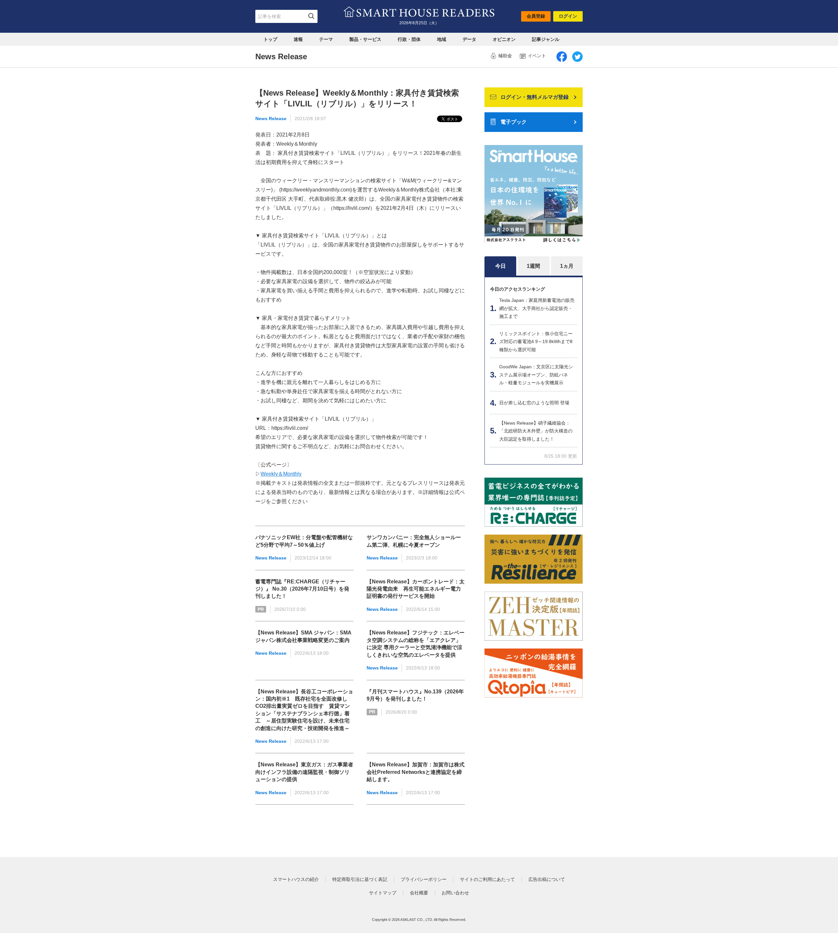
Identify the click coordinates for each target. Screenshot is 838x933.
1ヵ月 (567, 266)
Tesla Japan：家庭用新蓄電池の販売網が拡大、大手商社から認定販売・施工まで (536, 308)
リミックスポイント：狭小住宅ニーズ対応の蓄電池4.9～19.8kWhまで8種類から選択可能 (536, 341)
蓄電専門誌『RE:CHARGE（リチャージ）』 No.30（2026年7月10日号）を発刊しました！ (302, 589)
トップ (270, 39)
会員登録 (536, 16)
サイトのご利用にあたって (487, 879)
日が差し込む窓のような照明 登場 (534, 402)
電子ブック (514, 122)
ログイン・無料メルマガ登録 (535, 97)
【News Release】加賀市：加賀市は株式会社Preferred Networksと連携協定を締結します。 (416, 772)
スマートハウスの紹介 (296, 879)
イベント (537, 55)
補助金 (505, 55)
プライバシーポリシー (423, 879)
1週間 (533, 266)
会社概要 (419, 892)
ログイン (568, 16)
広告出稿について (546, 879)
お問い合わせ (455, 892)
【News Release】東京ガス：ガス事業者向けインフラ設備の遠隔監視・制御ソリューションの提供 (304, 772)
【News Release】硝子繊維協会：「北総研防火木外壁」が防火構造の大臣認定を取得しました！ (536, 431)
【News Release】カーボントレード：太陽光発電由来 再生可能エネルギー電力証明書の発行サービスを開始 (416, 589)
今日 (500, 266)
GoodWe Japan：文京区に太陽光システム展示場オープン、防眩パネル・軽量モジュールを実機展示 (536, 374)
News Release (270, 118)
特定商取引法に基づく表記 (359, 879)
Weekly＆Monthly (281, 474)
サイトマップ (382, 892)
